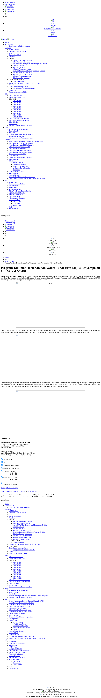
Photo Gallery (17, 201)
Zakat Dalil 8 (17, 113)
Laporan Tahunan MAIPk (17, 193)
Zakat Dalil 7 (17, 111)
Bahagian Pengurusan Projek (22, 69)
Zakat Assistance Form (16, 95)
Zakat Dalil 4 (17, 106)
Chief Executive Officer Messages (19, 46)
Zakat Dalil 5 (17, 108)
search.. (3, 215)
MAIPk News (13, 187)
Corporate (8, 48)
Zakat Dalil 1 (17, 101)
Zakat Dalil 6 (17, 109)
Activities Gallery (14, 200)
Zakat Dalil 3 (17, 104)
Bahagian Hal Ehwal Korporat (22, 74)
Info (6, 180)
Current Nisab (13, 124)
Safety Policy (15, 491)
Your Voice (16, 170)
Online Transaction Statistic (17, 154)
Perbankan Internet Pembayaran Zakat (20, 125)
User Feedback (13, 155)
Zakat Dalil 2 (17, 102)
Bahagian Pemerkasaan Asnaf (22, 76)
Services (7, 140)
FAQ (10, 207)
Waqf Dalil (12, 132)
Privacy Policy (5, 491)
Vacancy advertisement (16, 194)
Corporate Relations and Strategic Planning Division (29, 71)
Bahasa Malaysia (10, 2)
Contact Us (52, 25)
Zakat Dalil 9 (17, 115)
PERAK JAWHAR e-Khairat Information (22, 177)
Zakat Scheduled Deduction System (20, 150)
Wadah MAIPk (13, 208)
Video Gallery (17, 203)
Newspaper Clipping (15, 189)
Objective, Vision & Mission (17, 51)
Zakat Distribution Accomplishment (20, 120)
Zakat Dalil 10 (17, 117)
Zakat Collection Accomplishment (19, 118)
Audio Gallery (17, 205)
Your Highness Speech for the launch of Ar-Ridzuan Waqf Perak (21, 135)
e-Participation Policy (19, 164)
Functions (12, 56)
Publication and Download (17, 198)
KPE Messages (9, 44)
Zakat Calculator (14, 122)
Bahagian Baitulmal (19, 67)
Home (7, 42)
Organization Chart (15, 55)
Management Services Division (22, 60)
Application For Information (21, 168)
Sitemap (52, 32)
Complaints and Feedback (52, 29)
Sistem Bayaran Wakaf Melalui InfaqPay (21, 145)
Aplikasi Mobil (13, 173)
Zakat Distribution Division (21, 62)
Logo (10, 53)
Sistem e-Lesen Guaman (16, 171)
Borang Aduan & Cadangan (9, 488)
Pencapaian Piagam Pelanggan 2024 (24, 88)
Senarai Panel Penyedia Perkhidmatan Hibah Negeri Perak (27, 178)
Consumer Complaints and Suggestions (21, 157)
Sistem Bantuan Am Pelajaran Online (20, 152)
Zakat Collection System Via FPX (19, 147)
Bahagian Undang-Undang (21, 78)
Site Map (23, 491)
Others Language (10, 4)
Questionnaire (52, 36)
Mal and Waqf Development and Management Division (30, 64)
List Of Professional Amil (17, 97)
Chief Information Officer (17, 184)
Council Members (18, 81)
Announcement (13, 186)
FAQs (29, 491)
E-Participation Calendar (20, 166)
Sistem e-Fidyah (14, 175)
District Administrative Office (18, 92)
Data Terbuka (13, 182)
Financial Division (18, 65)
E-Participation (13, 161)
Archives (34, 491)
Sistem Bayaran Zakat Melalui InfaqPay (21, 143)
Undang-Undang (14, 159)
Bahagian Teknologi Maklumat (22, 72)
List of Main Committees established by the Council (25, 83)
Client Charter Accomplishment (18, 87)
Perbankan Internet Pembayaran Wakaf (21, 138)
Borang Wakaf (13, 131)
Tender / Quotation (14, 196)
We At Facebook (18, 163)
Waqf (6, 127)
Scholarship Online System (17, 148)
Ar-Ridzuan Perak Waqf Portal (18, 129)
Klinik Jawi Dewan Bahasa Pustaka (20, 191)
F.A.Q (52, 21)
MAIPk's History (14, 49)
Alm (6, 94)
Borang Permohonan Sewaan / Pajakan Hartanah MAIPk (26, 141)
